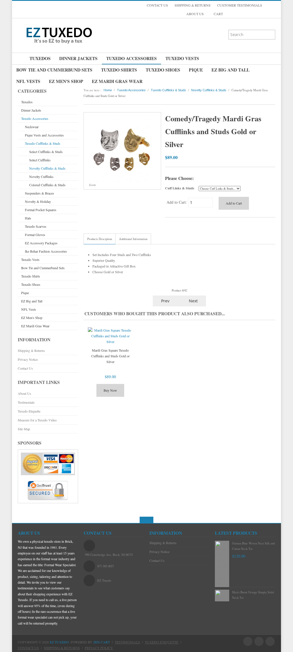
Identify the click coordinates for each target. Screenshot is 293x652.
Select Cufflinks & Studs (46, 151)
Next (194, 301)
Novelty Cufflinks (41, 176)
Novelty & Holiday (38, 201)
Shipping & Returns (31, 350)
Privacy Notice (28, 359)
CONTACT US (157, 5)
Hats (28, 218)
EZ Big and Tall (230, 70)
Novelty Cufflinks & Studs (47, 168)
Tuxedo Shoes (163, 70)
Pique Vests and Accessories (44, 135)
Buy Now (110, 390)
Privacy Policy (99, 647)
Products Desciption (99, 239)
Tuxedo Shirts (119, 70)
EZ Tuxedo (59, 642)
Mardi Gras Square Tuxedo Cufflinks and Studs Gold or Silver (110, 356)
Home (108, 90)
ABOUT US (195, 13)
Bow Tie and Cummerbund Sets (54, 70)
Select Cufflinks (40, 160)
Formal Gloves (35, 234)
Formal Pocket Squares (40, 209)
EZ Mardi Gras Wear (117, 81)
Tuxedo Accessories (131, 58)
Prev (164, 301)
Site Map (24, 429)
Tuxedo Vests (182, 58)
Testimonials (26, 402)
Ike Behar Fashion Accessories (46, 251)
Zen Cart (101, 642)
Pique (196, 70)
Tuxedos (40, 58)
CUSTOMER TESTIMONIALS (239, 5)
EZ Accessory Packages (41, 243)
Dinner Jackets (78, 58)
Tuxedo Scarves (35, 226)
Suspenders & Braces (39, 193)
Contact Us (25, 368)
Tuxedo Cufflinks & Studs (42, 143)
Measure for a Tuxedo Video (37, 420)
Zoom (92, 185)
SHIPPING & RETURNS (193, 5)
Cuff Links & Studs (179, 188)
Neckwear (32, 126)
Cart (218, 13)
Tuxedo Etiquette (29, 411)
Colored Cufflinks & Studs (47, 185)
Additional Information (133, 239)
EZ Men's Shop (66, 81)
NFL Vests (28, 81)
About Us (24, 393)
